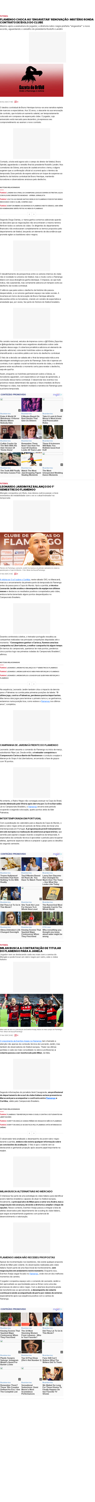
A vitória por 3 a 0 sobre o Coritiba (15, 579)
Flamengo (45, 701)
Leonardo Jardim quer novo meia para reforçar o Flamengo (33, 671)
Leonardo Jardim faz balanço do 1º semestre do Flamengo (32, 668)
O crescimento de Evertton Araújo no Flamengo (21, 1041)
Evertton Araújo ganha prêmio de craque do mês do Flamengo (34, 1121)
